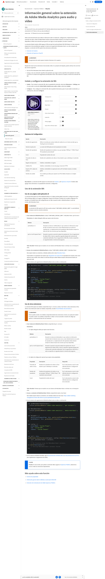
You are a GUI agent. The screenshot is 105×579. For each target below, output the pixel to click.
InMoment (6, 271)
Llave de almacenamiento (9, 345)
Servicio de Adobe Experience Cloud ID (10, 110)
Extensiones (4, 41)
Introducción (5, 23)
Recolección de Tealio (8, 351)
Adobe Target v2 (7, 154)
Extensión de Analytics (32, 51)
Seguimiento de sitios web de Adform (11, 63)
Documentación (28, 8)
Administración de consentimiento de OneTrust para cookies (11, 305)
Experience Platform (39, 8)
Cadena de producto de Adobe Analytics (10, 83)
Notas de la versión (9, 138)
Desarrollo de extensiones (8, 385)
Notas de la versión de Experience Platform (9, 394)
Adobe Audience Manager (9, 95)
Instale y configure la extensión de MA (93, 21)
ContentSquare (7, 214)
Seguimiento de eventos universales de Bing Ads (11, 187)
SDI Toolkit (6, 337)
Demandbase (7, 241)
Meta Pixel (6, 295)
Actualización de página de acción (11, 60)
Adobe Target (7, 151)
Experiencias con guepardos (9, 202)
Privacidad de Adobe (8, 144)
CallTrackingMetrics (8, 196)
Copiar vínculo (95, 15)
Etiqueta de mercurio (8, 292)
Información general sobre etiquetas (10, 21)
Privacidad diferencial (8, 244)
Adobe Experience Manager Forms (11, 107)
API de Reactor (5, 388)
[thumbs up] (57, 577)
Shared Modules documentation (63, 308)
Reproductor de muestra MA (55, 255)
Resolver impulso (7, 328)
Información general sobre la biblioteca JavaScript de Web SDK (41, 479)
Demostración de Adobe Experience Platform (9, 118)
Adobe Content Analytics (9, 101)
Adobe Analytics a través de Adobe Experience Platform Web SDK (11, 91)
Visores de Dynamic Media (9, 247)
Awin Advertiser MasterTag (9, 177)
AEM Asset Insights (8, 163)
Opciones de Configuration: (92, 23)
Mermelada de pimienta (9, 308)
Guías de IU (5, 26)
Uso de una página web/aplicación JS (94, 29)
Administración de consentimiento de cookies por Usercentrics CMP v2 (11, 217)
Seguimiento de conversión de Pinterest (10, 315)
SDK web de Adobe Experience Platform (10, 121)
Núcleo (5, 221)
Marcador (89, 15)
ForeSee (6, 255)
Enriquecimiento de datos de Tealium (11, 354)
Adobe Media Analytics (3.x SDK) (10, 141)
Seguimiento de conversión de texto (11, 373)
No (91, 12)
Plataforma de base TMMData (10, 357)
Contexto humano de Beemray (10, 183)
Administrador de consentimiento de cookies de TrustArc (11, 360)
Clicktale (6, 204)
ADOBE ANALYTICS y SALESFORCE (11, 80)
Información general (7, 44)
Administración (6, 38)
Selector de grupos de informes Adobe (10, 148)
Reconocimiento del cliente (9, 228)
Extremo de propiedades (32, 476)
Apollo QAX (6, 174)
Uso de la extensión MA (90, 26)
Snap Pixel (6, 342)
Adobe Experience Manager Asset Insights (11, 114)
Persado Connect (7, 311)
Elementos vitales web (8, 367)
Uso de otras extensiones (92, 32)
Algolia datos (7, 169)
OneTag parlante (7, 252)
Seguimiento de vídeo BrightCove (11, 193)
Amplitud (6, 172)
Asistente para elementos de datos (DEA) (11, 232)
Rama (5, 190)
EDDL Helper (6, 250)
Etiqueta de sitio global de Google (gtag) (11, 267)
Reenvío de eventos (6, 35)
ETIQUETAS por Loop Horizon (10, 348)
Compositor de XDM (8, 370)
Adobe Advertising (8, 66)
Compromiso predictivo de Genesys (11, 261)
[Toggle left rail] (19, 5)
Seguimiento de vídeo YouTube (10, 378)
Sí (88, 12)
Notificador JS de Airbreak (9, 166)
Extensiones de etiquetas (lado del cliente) (10, 47)
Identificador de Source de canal (10, 199)
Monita (5, 298)
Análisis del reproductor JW (9, 277)
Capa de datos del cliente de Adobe (10, 98)
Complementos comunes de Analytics (9, 208)
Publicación (5, 29)
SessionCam (6, 340)
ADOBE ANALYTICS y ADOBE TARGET (10, 72)
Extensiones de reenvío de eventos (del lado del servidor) (10, 382)
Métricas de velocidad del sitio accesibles (10, 53)
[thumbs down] (60, 577)
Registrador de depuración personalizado (9, 224)
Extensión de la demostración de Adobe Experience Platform (41, 483)
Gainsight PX (6, 258)
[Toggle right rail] (85, 5)
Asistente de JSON (7, 274)
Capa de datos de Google (9, 264)
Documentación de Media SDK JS (56, 455)
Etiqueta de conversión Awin (9, 180)
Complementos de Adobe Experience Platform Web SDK (11, 125)
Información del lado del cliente (9, 32)
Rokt (5, 331)
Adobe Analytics (7, 68)
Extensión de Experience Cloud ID (35, 53)
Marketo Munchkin (8, 285)
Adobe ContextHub (8, 104)
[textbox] (10, 13)
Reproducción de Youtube (9, 375)
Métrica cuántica (7, 325)
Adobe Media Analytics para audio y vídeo (11, 132)
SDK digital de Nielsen (8, 301)
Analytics (56, 181)
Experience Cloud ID (66, 181)
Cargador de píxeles (8, 318)
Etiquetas (48, 8)
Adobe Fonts (6, 129)
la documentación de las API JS (72, 455)
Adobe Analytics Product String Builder (10, 87)
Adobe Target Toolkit (8, 157)
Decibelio (6, 238)
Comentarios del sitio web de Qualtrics (10, 322)
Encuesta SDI (6, 334)
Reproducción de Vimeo (9, 364)
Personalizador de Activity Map (10, 57)
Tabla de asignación (8, 282)
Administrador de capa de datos (10, 235)
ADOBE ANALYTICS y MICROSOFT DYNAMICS (11, 76)
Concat (5, 211)
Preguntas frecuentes (7, 391)
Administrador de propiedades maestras (10, 289)
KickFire (6, 280)
